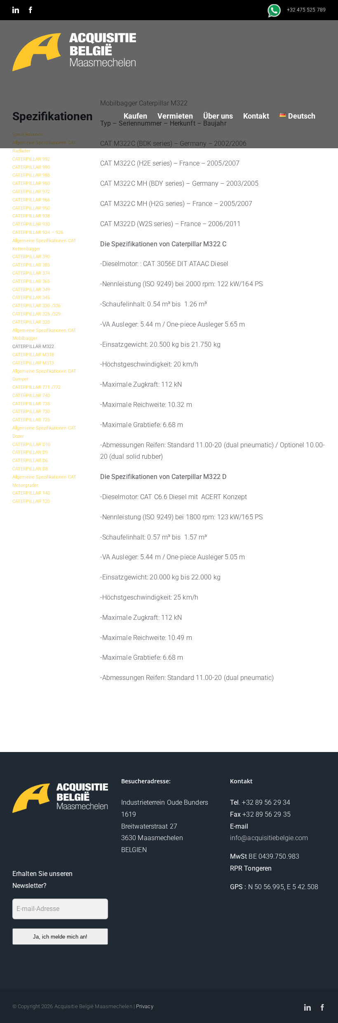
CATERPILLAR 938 (31, 216)
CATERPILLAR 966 (31, 200)
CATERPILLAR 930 (31, 224)
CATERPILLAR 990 (31, 167)
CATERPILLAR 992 (31, 159)
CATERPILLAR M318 (33, 354)
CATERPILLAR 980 (31, 183)
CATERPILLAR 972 (31, 191)
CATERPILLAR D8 (30, 469)
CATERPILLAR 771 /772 (36, 387)
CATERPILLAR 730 (31, 411)
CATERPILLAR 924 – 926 (37, 232)
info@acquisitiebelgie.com (269, 838)
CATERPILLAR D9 (30, 452)
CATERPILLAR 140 (31, 493)
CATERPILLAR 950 (31, 208)
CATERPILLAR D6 (30, 460)
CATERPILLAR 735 (31, 403)
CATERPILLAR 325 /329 (36, 314)
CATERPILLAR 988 (31, 175)
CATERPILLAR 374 (31, 273)
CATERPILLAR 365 (31, 281)
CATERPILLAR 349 (31, 289)
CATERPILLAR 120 (31, 501)
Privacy (144, 1006)
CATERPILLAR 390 (31, 256)
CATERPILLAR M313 (33, 363)
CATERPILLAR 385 (31, 265)
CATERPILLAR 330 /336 (36, 305)
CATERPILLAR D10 (31, 444)
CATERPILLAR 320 (31, 322)
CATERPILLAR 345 (31, 297)
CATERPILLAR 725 (31, 420)
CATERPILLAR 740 (31, 395)
